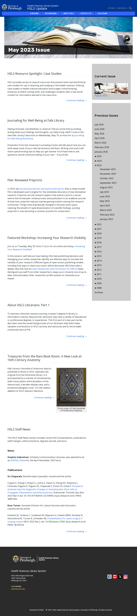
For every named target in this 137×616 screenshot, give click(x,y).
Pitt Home (111, 8)
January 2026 (101, 151)
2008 (99, 287)
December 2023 (108, 169)
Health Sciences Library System (42, 5)
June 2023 (105, 196)
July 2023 (104, 191)
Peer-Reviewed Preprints (24, 180)
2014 (99, 260)
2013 (99, 265)
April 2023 (105, 205)
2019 (99, 238)
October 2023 (106, 178)
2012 (99, 269)
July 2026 (99, 124)
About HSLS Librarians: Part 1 (28, 305)
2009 (99, 283)
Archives (99, 292)
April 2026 (100, 138)
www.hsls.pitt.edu (18, 589)
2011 (99, 274)
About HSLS (68, 13)
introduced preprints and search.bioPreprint (41, 188)
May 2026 (99, 133)
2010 (99, 278)
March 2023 (106, 210)
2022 (99, 224)
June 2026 (99, 129)
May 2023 (105, 201)
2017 (99, 247)
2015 (99, 256)
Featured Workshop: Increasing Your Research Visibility (46, 238)
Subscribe (34, 13)
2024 (99, 160)
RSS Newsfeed (51, 13)
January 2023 (106, 219)
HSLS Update (37, 8)
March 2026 (100, 142)
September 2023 (108, 182)
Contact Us (85, 13)
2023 (99, 165)
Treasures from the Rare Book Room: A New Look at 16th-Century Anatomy (44, 358)
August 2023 (106, 187)
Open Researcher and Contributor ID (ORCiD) (54, 268)
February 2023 (107, 214)
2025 (99, 156)
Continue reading (76, 100)
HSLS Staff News (18, 429)
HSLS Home (102, 13)
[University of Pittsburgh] (12, 6)
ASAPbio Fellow (18, 460)
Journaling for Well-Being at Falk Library (35, 120)
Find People (122, 8)
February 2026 (102, 147)
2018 (99, 242)
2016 (99, 251)
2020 (99, 233)
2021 (99, 228)
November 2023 (108, 173)
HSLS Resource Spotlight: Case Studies (34, 73)
